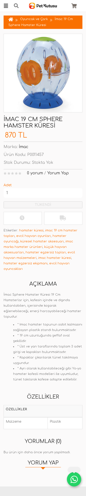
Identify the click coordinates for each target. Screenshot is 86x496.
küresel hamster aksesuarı (42, 241)
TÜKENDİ (43, 205)
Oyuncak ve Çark (34, 19)
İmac (23, 147)
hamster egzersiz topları (46, 252)
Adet (8, 185)
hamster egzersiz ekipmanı (26, 263)
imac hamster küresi (54, 258)
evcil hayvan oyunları (33, 236)
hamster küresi (31, 230)
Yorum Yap (58, 173)
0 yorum (35, 173)
